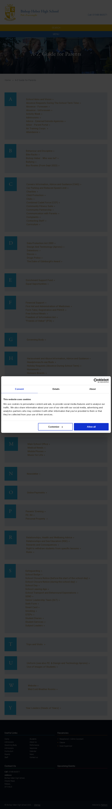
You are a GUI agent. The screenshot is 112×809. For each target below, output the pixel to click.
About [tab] (92, 389)
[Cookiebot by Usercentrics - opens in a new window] (96, 380)
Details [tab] (56, 389)
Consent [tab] (19, 389)
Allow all (91, 426)
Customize (53, 426)
